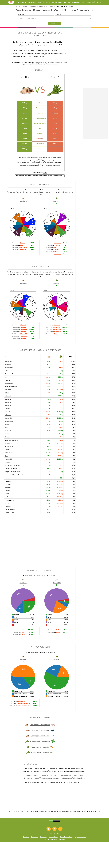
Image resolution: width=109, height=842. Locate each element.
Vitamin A (8, 415)
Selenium (8, 364)
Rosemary (69, 6)
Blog (83, 2)
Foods (25, 6)
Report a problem (80, 837)
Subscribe (90, 2)
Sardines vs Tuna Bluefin (40, 725)
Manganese (9, 383)
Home (18, 6)
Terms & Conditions (66, 837)
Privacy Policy (53, 837)
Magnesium (9, 421)
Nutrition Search (20, 2)
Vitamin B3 (8, 389)
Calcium (7, 437)
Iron (6, 377)
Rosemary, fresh (51, 64)
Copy (45, 172)
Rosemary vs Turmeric (40, 747)
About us (26, 837)
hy (58, 833)
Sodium (7, 424)
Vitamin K (8, 462)
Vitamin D (8, 402)
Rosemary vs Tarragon (40, 752)
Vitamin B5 (8, 459)
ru (54, 833)
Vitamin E (8, 405)
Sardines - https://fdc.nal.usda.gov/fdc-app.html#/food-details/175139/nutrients (55, 775)
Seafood (33, 6)
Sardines (42, 6)
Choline (7, 408)
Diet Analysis (32, 2)
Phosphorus (9, 367)
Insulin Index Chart (74, 2)
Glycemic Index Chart (59, 2)
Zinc (6, 456)
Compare (51, 6)
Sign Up (98, 2)
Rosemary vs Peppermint (40, 741)
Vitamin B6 (8, 418)
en (51, 833)
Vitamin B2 (8, 443)
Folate (7, 393)
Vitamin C (8, 396)
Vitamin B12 (9, 361)
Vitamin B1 (8, 453)
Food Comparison (44, 2)
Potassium (8, 430)
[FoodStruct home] (11, 3)
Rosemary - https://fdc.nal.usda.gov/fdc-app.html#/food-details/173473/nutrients (55, 778)
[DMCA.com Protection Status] (54, 822)
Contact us (34, 837)
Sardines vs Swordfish (40, 730)
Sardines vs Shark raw (40, 736)
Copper (7, 412)
